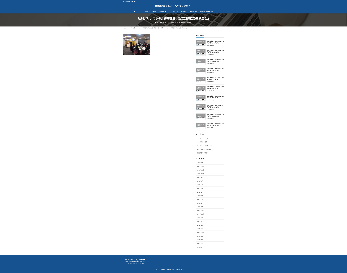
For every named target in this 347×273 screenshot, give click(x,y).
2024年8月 (200, 221)
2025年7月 (200, 184)
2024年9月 (200, 217)
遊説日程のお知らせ (202, 153)
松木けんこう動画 (202, 142)
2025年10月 (200, 173)
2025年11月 (200, 170)
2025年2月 (200, 203)
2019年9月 (200, 247)
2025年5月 (200, 192)
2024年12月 (200, 210)
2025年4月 (200, 195)
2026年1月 (200, 162)
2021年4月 (200, 228)
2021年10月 (200, 225)
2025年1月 (200, 206)
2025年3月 (200, 199)
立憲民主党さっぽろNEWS (204, 149)
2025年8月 (200, 181)
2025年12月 (200, 166)
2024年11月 (200, 214)
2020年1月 (200, 243)
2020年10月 (200, 239)
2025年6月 (200, 188)
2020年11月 (200, 236)
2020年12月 (200, 232)
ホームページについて (203, 138)
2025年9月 (200, 177)
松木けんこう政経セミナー (204, 145)
